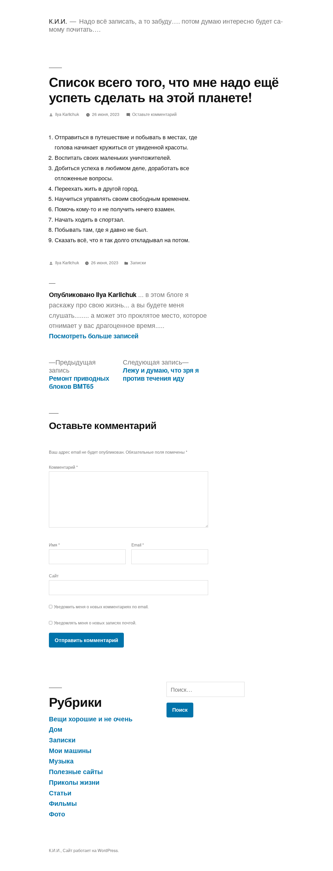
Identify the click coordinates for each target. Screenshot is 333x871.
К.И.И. (58, 20)
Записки (138, 262)
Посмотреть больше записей (93, 336)
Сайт (54, 575)
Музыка (61, 761)
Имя (54, 544)
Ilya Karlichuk (67, 114)
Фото (57, 814)
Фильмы (63, 803)
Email (137, 544)
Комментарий (63, 467)
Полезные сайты (76, 771)
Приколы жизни (74, 782)
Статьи (60, 792)
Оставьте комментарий (154, 114)
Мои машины (70, 750)
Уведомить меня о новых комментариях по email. (101, 606)
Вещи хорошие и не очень (90, 718)
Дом (55, 729)
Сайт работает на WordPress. (91, 850)
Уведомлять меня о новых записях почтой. (95, 622)
